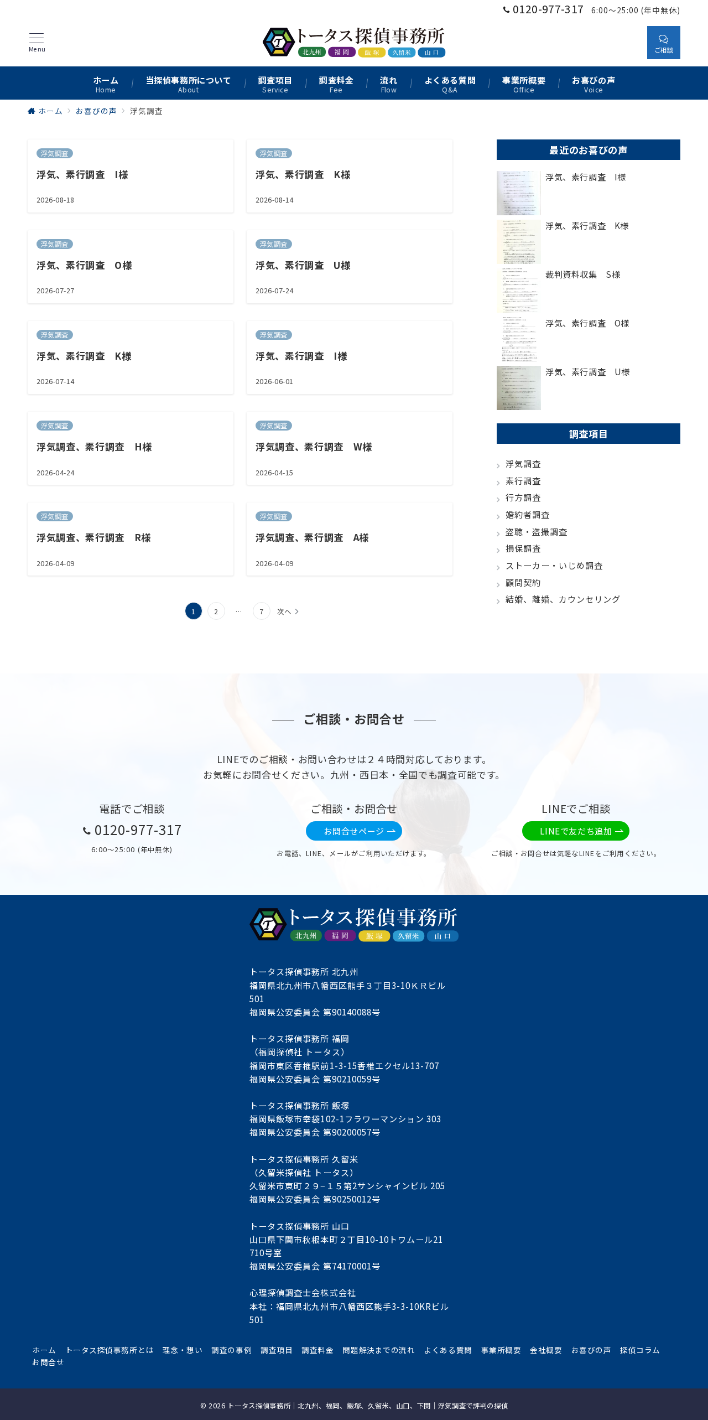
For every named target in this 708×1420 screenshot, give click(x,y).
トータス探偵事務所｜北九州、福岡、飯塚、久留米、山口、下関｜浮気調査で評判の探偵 (367, 1406)
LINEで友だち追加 (576, 831)
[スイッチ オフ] (628, 42)
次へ (284, 611)
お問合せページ (354, 831)
